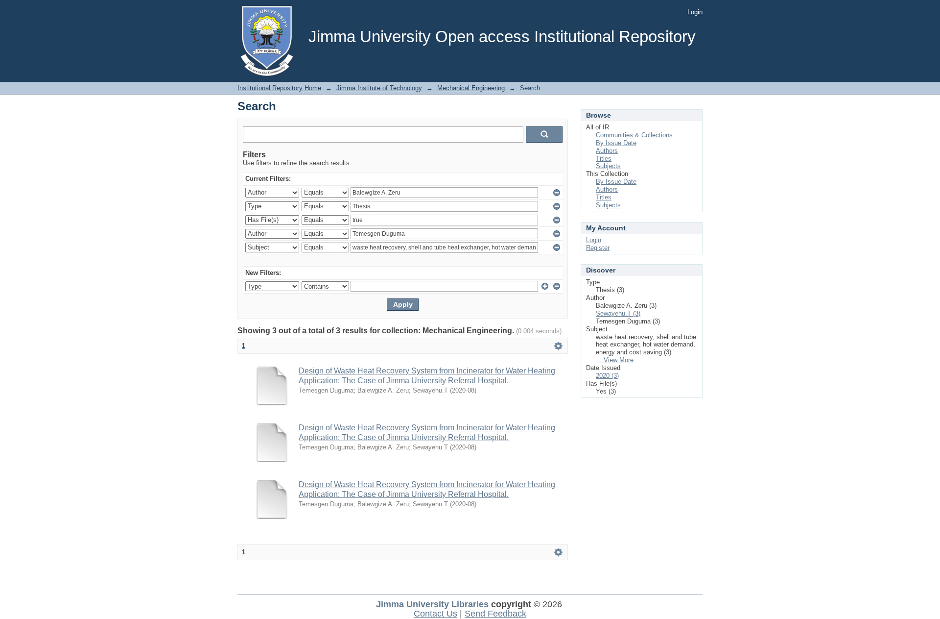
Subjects (608, 166)
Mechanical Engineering (471, 88)
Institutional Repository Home (279, 88)
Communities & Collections (634, 135)
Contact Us (435, 614)
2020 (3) (607, 375)
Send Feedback (495, 614)
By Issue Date (616, 143)
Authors (607, 150)
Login (695, 12)
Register (598, 247)
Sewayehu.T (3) (618, 313)
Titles (603, 158)
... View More (615, 360)
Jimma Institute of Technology (379, 88)
